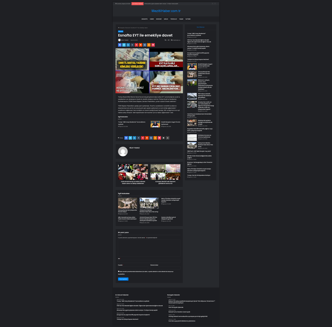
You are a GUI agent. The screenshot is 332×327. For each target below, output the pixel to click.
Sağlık (166, 19)
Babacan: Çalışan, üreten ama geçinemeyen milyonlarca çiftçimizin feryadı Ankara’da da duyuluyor (205, 84)
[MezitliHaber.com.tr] (166, 11)
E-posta (120, 265)
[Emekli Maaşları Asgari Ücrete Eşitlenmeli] (155, 124)
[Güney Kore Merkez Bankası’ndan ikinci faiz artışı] (149, 203)
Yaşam (181, 19)
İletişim (188, 19)
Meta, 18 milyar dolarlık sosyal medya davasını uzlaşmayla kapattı (170, 200)
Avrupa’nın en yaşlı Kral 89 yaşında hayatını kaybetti (198, 54)
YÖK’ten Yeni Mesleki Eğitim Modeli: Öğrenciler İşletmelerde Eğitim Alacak (199, 41)
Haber (152, 19)
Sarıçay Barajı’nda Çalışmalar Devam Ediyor (127, 211)
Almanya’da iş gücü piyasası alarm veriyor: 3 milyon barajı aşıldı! (198, 47)
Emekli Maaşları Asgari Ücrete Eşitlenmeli (205, 65)
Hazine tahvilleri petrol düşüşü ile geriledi (168, 218)
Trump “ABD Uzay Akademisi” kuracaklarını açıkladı (196, 34)
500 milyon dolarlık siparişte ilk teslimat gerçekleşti (204, 95)
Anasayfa (144, 19)
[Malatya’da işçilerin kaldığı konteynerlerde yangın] (192, 123)
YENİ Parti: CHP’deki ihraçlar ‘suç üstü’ (199, 151)
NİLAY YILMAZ (124, 40)
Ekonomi (159, 19)
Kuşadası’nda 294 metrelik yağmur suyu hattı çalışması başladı (200, 129)
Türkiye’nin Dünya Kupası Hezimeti (198, 59)
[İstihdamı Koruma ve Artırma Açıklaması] (192, 137)
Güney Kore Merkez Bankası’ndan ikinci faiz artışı (149, 211)
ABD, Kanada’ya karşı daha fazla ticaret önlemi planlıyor (127, 218)
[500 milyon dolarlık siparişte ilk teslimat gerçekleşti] (192, 96)
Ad (119, 258)
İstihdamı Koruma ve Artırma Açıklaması (204, 136)
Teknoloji (173, 19)
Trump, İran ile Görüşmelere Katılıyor (198, 175)
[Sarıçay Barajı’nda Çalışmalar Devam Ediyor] (127, 203)
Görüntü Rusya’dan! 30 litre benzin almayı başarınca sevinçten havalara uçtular (148, 218)
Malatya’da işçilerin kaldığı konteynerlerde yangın (205, 122)
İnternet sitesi (154, 265)
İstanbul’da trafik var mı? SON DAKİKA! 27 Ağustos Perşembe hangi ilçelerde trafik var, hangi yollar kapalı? (206, 105)
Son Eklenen (200, 27)
